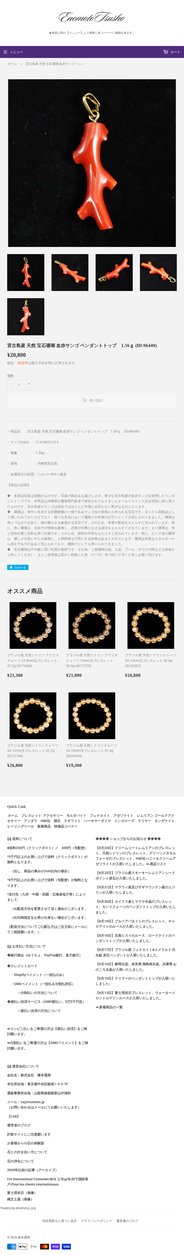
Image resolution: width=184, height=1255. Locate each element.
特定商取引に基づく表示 (59, 1221)
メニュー (16, 52)
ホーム (12, 64)
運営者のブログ (127, 1221)
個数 (10, 376)
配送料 (23, 363)
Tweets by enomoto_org (18, 1208)
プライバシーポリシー (96, 1221)
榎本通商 (24, 1237)
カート (175, 52)
